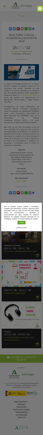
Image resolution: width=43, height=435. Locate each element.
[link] (40, 9)
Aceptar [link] (21, 222)
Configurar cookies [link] (21, 227)
